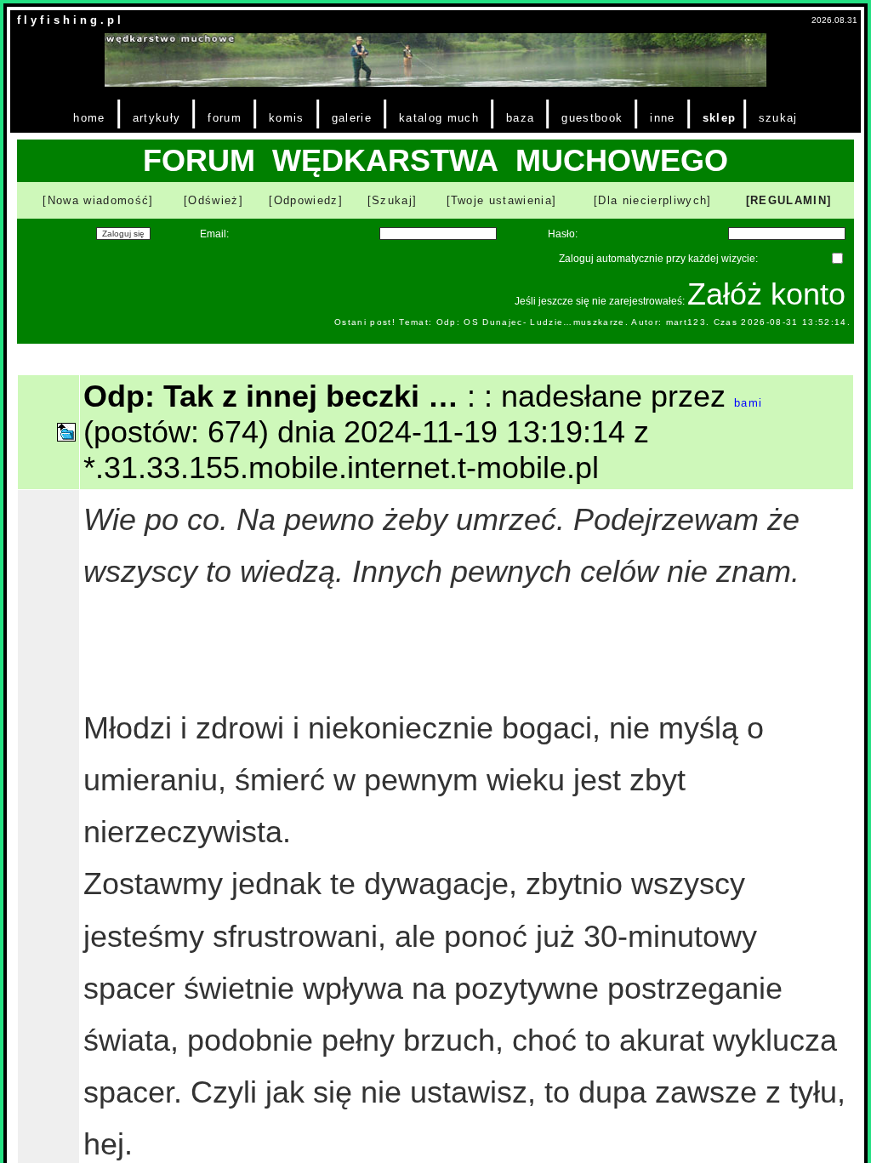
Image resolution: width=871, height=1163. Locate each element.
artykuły (157, 117)
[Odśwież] (213, 200)
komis (287, 117)
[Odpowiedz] (306, 200)
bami (748, 402)
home (89, 117)
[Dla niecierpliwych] (653, 200)
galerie (352, 117)
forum (225, 117)
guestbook (592, 117)
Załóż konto (766, 293)
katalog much (439, 117)
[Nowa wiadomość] (98, 200)
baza (520, 117)
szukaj (778, 117)
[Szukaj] (392, 200)
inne (662, 117)
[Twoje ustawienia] (502, 200)
